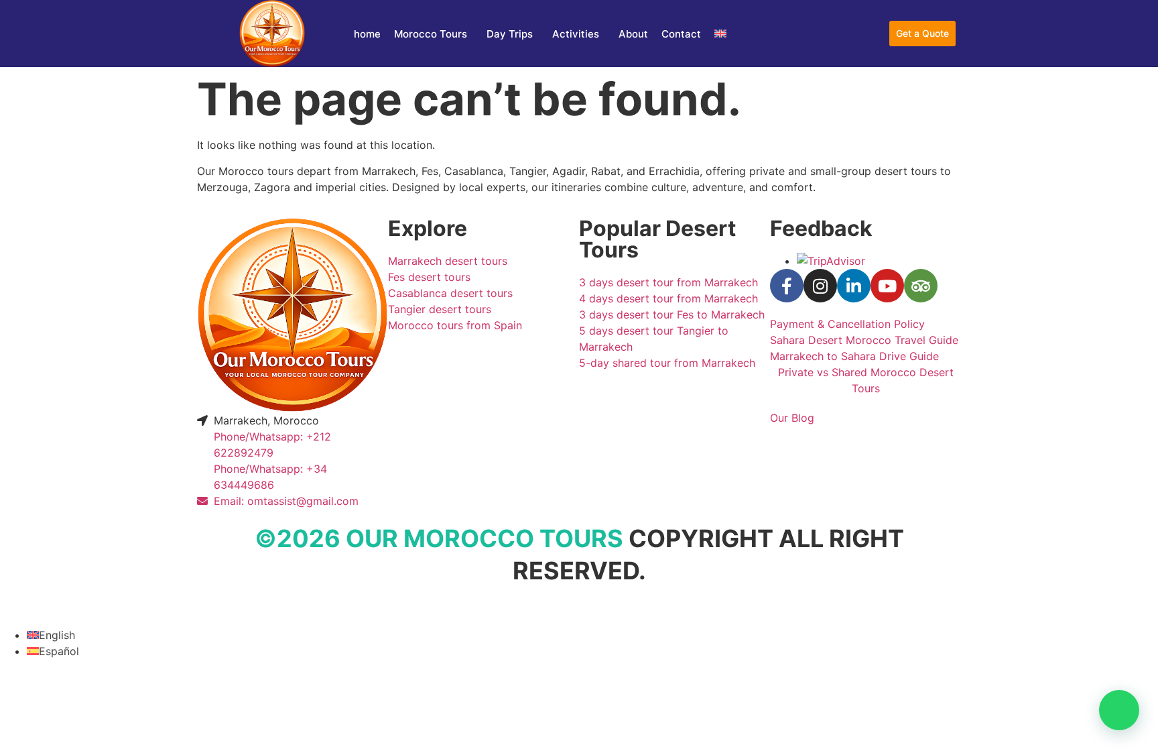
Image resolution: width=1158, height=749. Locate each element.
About (633, 33)
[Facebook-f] (786, 285)
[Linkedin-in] (854, 285)
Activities (575, 33)
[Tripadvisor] (921, 285)
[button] (1119, 710)
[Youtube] (887, 285)
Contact (681, 33)
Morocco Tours (430, 33)
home (367, 33)
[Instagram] (820, 285)
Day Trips (510, 33)
